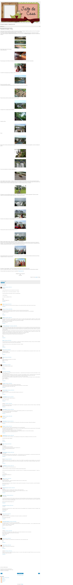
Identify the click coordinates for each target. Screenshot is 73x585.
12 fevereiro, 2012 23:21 (8, 317)
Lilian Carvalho (4, 409)
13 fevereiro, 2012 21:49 (10, 505)
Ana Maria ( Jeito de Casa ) (5, 577)
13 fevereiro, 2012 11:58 (10, 435)
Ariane (3, 340)
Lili (2, 371)
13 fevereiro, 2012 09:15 (7, 371)
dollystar (3, 317)
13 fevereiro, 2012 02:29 (8, 340)
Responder (3, 301)
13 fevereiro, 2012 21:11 (10, 495)
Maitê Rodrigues (4, 452)
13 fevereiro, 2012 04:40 (7, 349)
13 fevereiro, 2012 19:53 (7, 478)
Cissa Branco (4, 505)
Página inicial (20, 573)
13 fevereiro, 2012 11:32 (10, 421)
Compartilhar (2, 282)
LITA (3, 538)
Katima (3, 357)
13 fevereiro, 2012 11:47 (8, 426)
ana (2, 582)
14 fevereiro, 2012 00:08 (13, 521)
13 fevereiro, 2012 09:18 (8, 383)
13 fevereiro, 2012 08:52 (8, 357)
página (36, 277)
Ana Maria (3, 578)
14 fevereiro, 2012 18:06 (8, 530)
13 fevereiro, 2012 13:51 (10, 452)
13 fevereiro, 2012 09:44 (8, 403)
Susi (3, 349)
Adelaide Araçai (4, 435)
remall (3, 478)
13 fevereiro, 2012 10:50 (10, 409)
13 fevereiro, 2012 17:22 (10, 465)
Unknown (3, 416)
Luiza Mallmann (4, 465)
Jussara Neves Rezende (5, 521)
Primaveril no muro (5, 487)
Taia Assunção (4, 421)
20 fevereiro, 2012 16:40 (7, 538)
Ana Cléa (3, 383)
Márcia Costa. (4, 495)
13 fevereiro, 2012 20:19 (11, 487)
